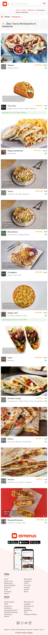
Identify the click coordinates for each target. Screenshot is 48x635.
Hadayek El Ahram (10, 610)
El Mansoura (8, 583)
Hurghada (27, 581)
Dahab (26, 589)
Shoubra (27, 608)
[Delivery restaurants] (3, 23)
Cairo (6, 579)
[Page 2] (45, 61)
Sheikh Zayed (9, 602)
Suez (6, 589)
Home (18, 10)
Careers (35, 629)
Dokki (6, 604)
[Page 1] (44, 61)
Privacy (29, 629)
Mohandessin (29, 602)
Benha (6, 593)
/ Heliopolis (30, 10)
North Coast (8, 581)
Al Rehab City (29, 606)
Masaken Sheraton (11, 612)
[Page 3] (43, 101)
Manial (6, 616)
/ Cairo (23, 10)
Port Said (27, 585)
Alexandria (28, 579)
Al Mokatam (28, 610)
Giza (25, 612)
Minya (26, 591)
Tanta (26, 583)
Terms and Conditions (19, 629)
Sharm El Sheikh (9, 585)
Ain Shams (8, 608)
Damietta (7, 587)
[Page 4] (44, 101)
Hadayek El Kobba (30, 614)
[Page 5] (45, 101)
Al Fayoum (7, 591)
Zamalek (27, 604)
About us (7, 629)
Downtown (8, 606)
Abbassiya (8, 614)
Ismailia (26, 587)
